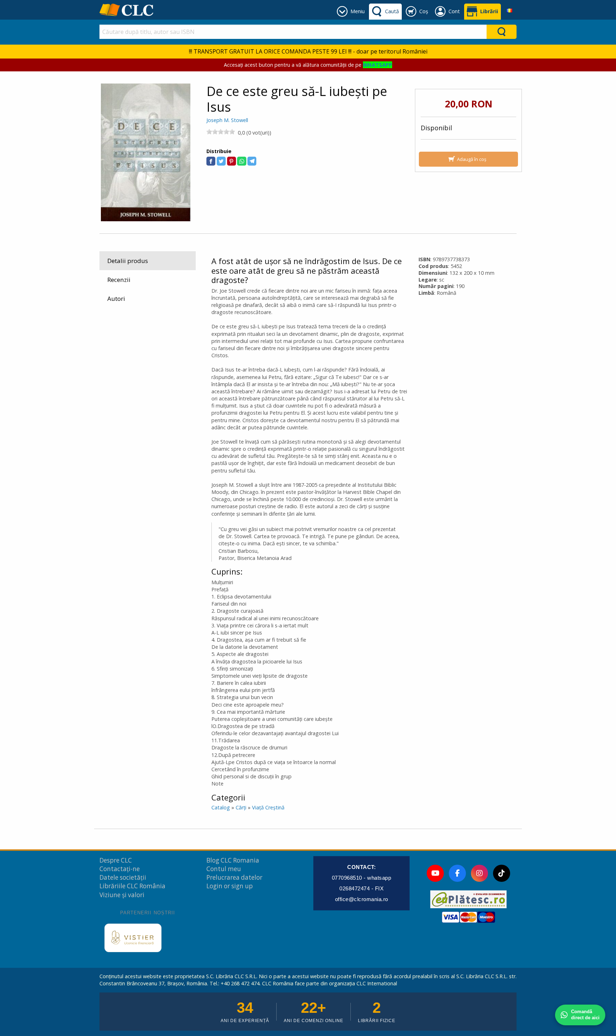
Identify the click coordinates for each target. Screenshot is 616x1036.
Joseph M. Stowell (227, 120)
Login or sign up (229, 886)
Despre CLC (115, 860)
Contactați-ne (119, 869)
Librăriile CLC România (132, 886)
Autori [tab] (116, 298)
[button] (210, 161)
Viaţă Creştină (268, 807)
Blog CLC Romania (232, 860)
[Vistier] (132, 938)
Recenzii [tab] (118, 280)
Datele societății (122, 877)
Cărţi (241, 807)
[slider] (220, 132)
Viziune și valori (121, 895)
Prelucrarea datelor (234, 877)
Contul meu (223, 869)
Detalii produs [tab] (127, 261)
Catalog (220, 807)
